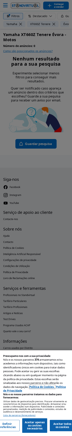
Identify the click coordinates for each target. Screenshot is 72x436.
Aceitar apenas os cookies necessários (35, 425)
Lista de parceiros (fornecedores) (19, 415)
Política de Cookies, (42, 387)
